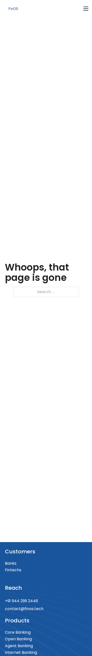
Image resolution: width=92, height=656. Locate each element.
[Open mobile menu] (85, 9)
